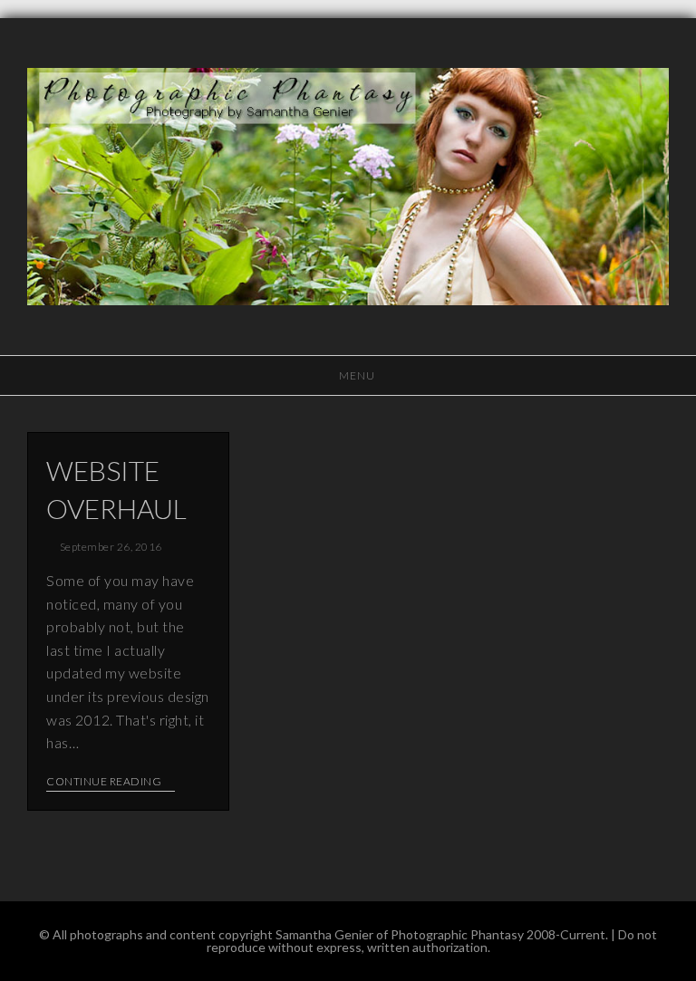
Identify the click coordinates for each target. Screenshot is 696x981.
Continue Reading (103, 781)
